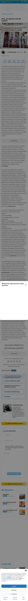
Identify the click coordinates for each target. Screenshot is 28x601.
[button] (26, 570)
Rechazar (14, 590)
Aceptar (14, 586)
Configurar (14, 594)
